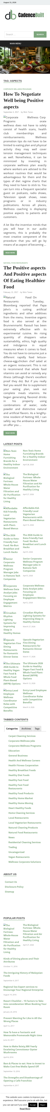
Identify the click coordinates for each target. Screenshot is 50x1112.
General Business (18, 755)
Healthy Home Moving (20, 803)
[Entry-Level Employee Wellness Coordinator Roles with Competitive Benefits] (12, 690)
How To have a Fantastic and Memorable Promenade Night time (22, 1034)
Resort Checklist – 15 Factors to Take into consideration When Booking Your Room (25, 1004)
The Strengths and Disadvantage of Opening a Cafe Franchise (22, 1079)
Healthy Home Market (20, 798)
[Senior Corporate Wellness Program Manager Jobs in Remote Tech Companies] (12, 558)
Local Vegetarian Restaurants (24, 822)
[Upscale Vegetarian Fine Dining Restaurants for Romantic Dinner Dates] (12, 639)
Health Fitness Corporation (23, 765)
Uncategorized (16, 852)
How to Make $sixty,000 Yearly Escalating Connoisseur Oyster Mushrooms (20, 1049)
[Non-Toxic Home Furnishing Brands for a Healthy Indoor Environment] (12, 450)
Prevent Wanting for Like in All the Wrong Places (22, 1020)
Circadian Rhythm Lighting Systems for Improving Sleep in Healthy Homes (34, 617)
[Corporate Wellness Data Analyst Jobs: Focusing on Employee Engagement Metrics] (12, 585)
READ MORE (9, 252)
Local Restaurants (18, 817)
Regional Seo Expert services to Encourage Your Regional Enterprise (23, 988)
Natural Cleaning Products (23, 827)
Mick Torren (28, 112)
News (11, 837)
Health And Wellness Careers (24, 760)
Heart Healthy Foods (19, 808)
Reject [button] (42, 1105)
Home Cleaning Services (21, 812)
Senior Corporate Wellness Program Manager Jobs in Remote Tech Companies (33, 564)
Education (14, 750)
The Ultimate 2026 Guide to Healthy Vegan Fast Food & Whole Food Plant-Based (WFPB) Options (33, 671)
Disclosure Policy (14, 886)
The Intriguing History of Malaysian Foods (23, 974)
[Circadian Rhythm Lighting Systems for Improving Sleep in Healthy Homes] (12, 612)
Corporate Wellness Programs (17, 89)
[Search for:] (25, 34)
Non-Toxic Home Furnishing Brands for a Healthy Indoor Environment (34, 455)
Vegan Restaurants (19, 857)
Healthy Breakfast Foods (22, 770)
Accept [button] (33, 1105)
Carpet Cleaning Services (22, 736)
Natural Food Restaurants (15, 263)
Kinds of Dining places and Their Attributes (21, 960)
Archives (26, 728)
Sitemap (9, 891)
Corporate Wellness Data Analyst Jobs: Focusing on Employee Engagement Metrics (34, 591)
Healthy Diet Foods (18, 775)
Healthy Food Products (21, 793)
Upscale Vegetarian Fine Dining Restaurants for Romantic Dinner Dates (33, 645)
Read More (25, 1109)
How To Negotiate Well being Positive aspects (23, 100)
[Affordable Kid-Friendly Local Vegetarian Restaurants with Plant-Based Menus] (12, 508)
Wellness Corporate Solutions (24, 861)
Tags (37, 728)
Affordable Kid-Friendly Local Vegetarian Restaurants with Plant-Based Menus (33, 514)
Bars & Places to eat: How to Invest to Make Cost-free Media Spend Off (24, 1065)
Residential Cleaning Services (24, 842)
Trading (12, 847)
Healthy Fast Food (18, 780)
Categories (12, 728)
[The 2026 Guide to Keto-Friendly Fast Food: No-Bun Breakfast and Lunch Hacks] (12, 535)
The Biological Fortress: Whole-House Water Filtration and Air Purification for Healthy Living (32, 482)
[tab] (11, 728)
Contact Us (11, 881)
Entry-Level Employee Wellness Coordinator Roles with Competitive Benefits (35, 696)
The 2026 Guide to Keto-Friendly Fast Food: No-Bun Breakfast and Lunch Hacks (34, 541)
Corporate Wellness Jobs (21, 740)
